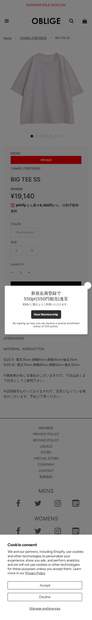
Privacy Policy (35, 573)
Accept (45, 585)
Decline (44, 597)
